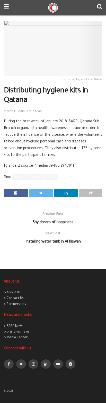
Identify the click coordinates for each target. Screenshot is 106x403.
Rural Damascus (28, 177)
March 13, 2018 (14, 111)
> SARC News (13, 326)
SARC (51, 177)
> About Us (12, 293)
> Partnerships (15, 304)
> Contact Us (14, 298)
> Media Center (16, 338)
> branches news (17, 332)
